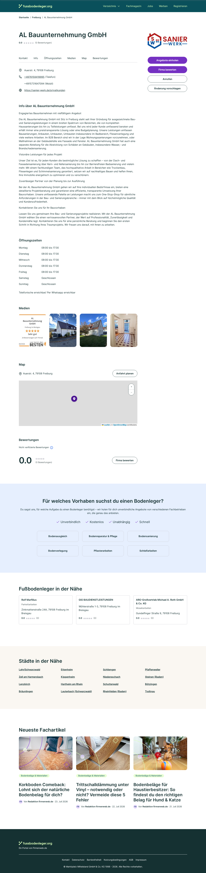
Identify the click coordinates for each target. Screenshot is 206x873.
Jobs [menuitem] (150, 6)
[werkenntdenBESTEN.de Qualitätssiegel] (32, 330)
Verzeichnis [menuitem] (109, 6)
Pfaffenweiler (152, 669)
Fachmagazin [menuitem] (133, 6)
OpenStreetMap (120, 424)
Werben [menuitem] (163, 6)
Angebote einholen (167, 60)
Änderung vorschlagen (167, 88)
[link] (46, 609)
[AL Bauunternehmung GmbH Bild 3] (93, 330)
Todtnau (150, 691)
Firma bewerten (125, 460)
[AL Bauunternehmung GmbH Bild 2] (63, 330)
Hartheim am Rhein (72, 684)
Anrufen (167, 79)
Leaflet (107, 424)
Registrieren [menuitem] (180, 6)
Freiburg (36, 17)
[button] (74, 399)
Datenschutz (78, 859)
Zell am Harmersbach (31, 676)
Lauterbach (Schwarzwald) (76, 691)
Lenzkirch (24, 684)
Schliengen (109, 669)
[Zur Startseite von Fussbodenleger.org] (35, 6)
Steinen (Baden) (154, 676)
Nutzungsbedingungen (115, 859)
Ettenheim (67, 669)
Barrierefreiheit (94, 859)
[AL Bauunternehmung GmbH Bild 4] (123, 330)
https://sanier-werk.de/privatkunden (44, 90)
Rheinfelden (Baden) (115, 691)
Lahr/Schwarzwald (29, 669)
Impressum (141, 859)
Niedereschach (111, 676)
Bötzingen (151, 684)
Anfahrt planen (125, 373)
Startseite (24, 17)
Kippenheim (68, 676)
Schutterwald (110, 684)
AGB (131, 859)
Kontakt (66, 859)
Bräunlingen (26, 691)
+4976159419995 (34, 76)
